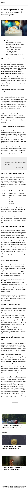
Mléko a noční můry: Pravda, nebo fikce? (14, 54)
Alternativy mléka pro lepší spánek (13, 49)
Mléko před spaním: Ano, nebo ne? (13, 42)
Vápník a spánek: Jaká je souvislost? (13, 46)
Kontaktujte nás (15, 402)
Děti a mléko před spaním (11, 51)
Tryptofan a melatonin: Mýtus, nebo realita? (15, 44)
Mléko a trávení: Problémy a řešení (13, 47)
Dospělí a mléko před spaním (12, 52)
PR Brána (3, 2)
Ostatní (25, 407)
